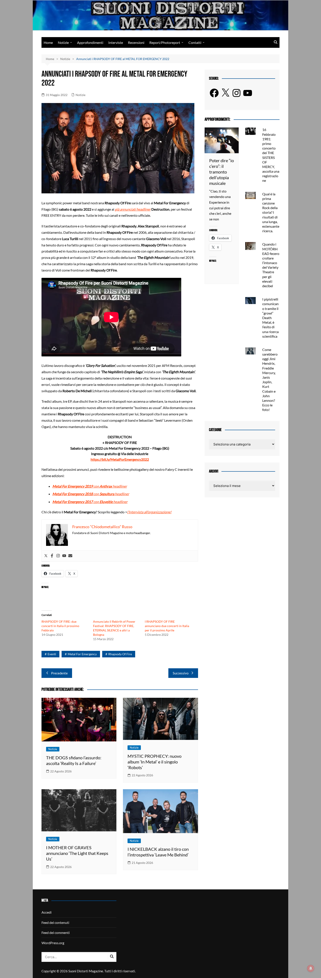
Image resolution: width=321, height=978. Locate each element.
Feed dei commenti (55, 932)
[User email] (70, 556)
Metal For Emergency (82, 654)
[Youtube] (64, 556)
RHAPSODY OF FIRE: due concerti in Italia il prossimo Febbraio (60, 626)
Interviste (115, 42)
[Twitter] (46, 556)
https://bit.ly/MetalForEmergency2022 (120, 459)
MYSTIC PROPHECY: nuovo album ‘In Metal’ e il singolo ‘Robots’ (154, 761)
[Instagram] (58, 556)
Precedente (59, 673)
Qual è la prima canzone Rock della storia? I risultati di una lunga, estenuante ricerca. (270, 212)
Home (48, 42)
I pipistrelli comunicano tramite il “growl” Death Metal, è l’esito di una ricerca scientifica (270, 317)
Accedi (46, 912)
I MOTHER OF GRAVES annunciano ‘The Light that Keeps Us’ (77, 853)
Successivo (180, 673)
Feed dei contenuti (55, 922)
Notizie (63, 42)
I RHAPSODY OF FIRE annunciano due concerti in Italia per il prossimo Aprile (167, 626)
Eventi (52, 654)
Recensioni (136, 42)
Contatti (194, 42)
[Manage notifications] (310, 968)
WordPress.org (52, 943)
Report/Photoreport (164, 42)
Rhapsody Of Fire (120, 654)
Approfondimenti (90, 42)
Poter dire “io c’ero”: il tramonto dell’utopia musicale (221, 172)
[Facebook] (52, 556)
